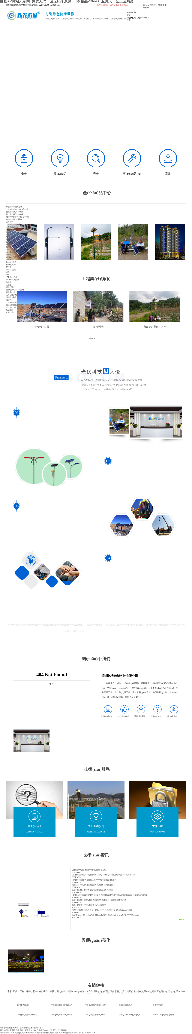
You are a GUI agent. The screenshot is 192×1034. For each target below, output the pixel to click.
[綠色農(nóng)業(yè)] (80, 915)
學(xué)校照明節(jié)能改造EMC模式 (98, 890)
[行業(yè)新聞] (77, 910)
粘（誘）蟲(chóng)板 (14, 214)
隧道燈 (8, 232)
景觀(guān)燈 (11, 242)
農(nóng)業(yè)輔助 (14, 219)
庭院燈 (8, 244)
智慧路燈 (9, 229)
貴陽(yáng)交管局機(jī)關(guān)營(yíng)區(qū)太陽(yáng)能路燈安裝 (107, 875)
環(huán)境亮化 (12, 249)
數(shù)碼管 (11, 265)
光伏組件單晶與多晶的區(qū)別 (101, 885)
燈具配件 (9, 237)
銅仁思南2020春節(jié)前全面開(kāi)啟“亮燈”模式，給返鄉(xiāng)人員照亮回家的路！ (114, 895)
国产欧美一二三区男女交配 (11, 1033)
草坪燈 (8, 247)
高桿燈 (8, 234)
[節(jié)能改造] (77, 890)
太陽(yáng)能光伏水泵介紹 (95, 870)
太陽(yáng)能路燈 (13, 224)
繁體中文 (162, 5)
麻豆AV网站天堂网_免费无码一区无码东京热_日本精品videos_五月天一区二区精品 (33, 1030)
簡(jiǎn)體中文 (149, 5)
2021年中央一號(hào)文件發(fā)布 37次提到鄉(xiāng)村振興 (108, 910)
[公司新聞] (76, 875)
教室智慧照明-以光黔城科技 (95, 905)
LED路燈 (9, 227)
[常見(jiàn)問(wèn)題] (80, 885)
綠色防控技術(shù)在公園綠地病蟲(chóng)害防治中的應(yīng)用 (114, 915)
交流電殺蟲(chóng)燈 (14, 212)
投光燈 (8, 260)
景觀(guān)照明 (12, 239)
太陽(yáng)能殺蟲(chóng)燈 (17, 209)
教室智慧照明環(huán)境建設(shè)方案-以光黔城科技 (105, 900)
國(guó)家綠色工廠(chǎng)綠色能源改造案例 (98, 880)
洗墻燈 (8, 255)
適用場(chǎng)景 (13, 252)
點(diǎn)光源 (11, 262)
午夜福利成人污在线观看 (50, 1033)
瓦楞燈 (8, 267)
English (146, 8)
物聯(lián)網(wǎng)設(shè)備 (17, 217)
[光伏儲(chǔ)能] (78, 870)
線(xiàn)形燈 (11, 257)
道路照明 (9, 222)
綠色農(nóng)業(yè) (14, 207)
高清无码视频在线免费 (31, 1033)
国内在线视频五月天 (87, 1033)
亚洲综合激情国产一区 (70, 1033)
